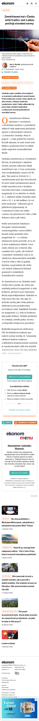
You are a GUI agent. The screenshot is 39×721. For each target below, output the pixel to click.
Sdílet (8, 422)
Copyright (5, 665)
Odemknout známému (27, 422)
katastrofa (28, 82)
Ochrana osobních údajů (9, 697)
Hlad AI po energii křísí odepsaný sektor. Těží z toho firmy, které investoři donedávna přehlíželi (19, 551)
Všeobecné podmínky (8, 689)
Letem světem (8, 643)
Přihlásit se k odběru (19, 473)
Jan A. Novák (15, 64)
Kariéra (4, 685)
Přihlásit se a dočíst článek (19, 410)
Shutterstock (10, 59)
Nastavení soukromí (8, 695)
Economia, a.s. (21, 665)
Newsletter (5, 687)
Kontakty (4, 678)
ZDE (24, 487)
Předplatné (5, 682)
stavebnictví (6, 82)
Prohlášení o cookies (8, 692)
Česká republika (18, 82)
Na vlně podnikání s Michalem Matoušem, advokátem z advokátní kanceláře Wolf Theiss (18, 522)
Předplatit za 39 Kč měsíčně (19, 377)
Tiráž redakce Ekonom (9, 680)
